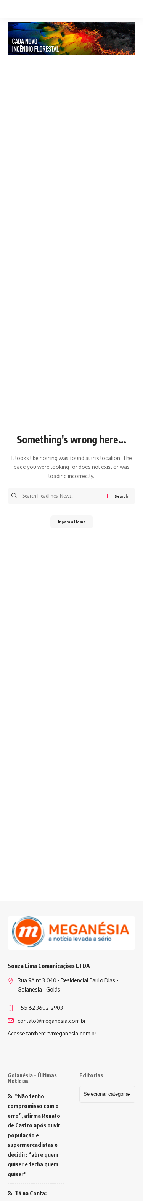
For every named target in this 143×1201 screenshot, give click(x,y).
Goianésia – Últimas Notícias (32, 1078)
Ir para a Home (71, 521)
